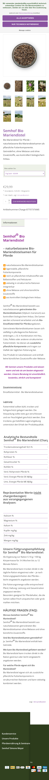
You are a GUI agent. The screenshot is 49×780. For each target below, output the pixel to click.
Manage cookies (25, 30)
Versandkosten (23, 195)
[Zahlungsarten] (6, 767)
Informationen (10, 222)
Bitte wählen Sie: (10, 168)
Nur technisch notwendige (25, 24)
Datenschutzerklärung (25, 13)
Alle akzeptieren (25, 18)
